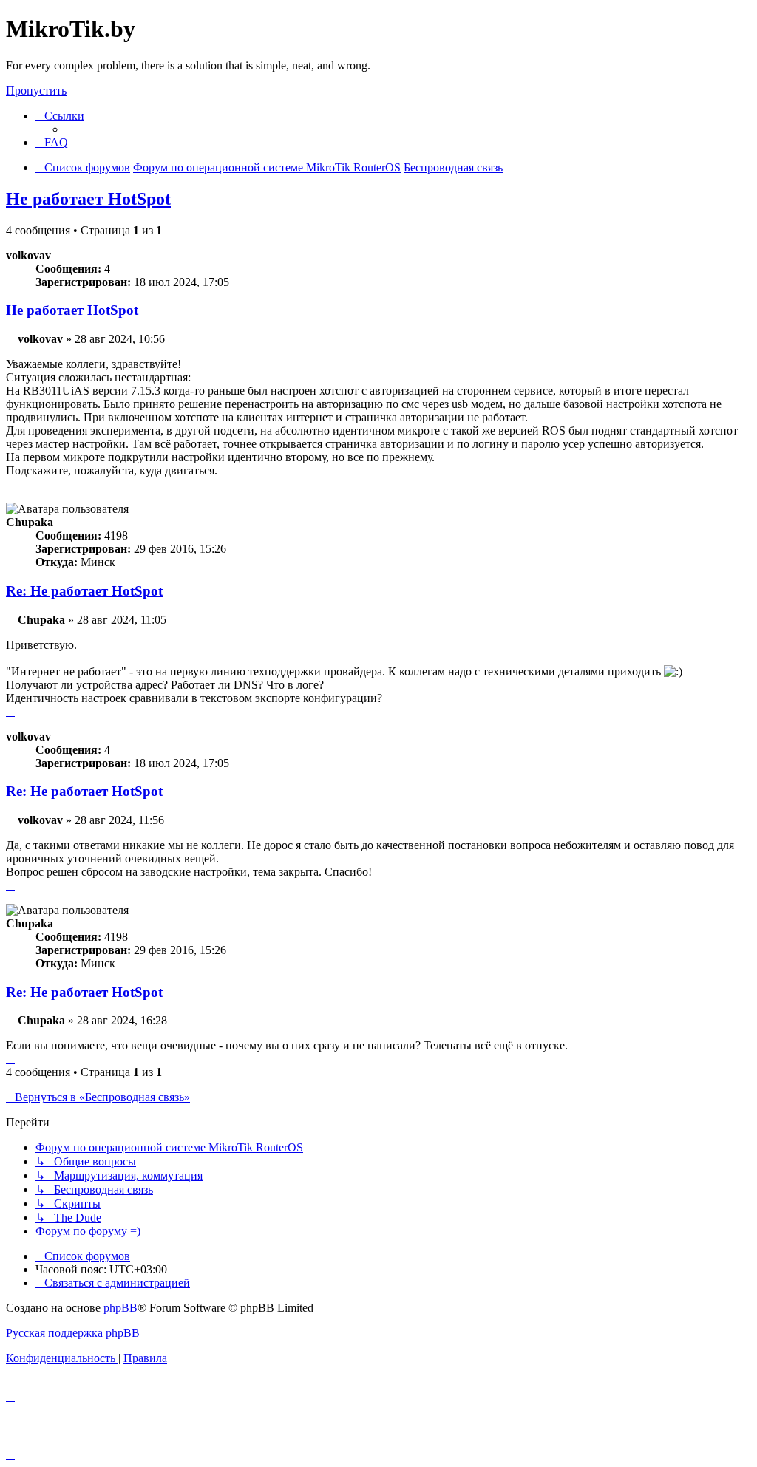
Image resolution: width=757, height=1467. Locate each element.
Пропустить (36, 90)
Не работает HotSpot (88, 198)
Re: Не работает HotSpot (84, 591)
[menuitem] (51, 142)
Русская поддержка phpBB (73, 1333)
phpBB (120, 1307)
